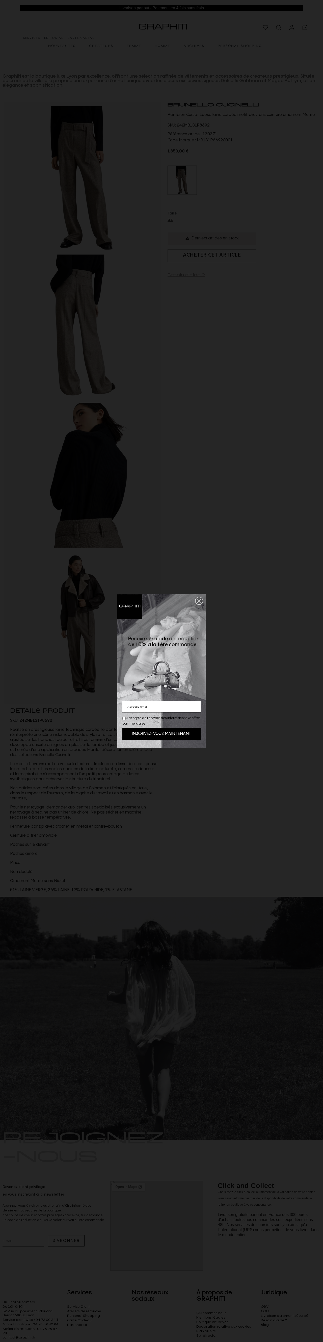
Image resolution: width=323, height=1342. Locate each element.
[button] (199, 601)
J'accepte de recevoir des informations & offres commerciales (161, 720)
